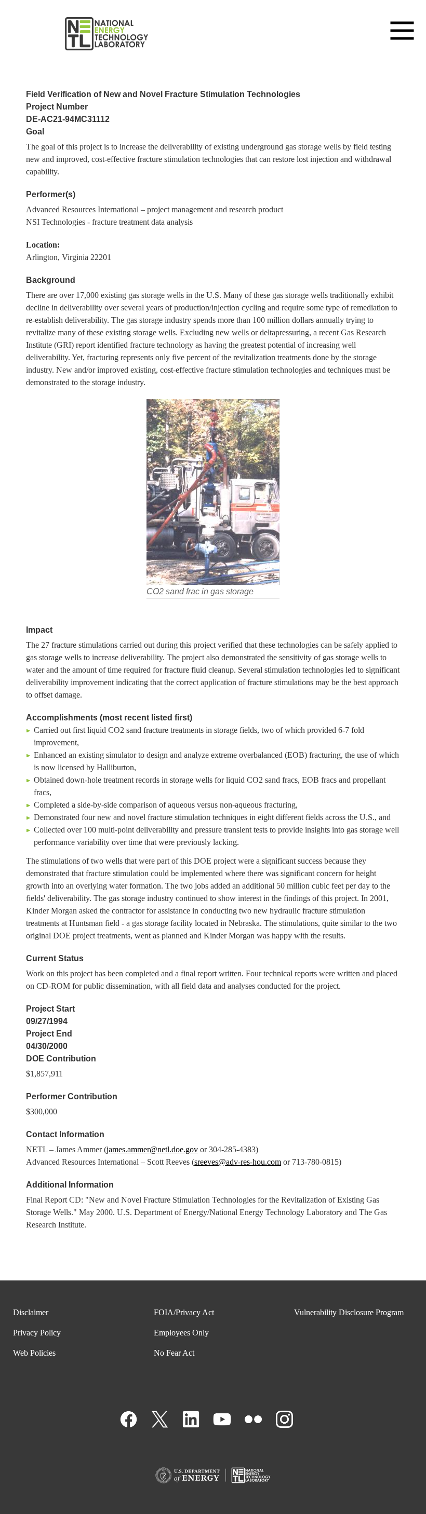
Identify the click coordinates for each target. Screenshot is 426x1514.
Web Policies (34, 1352)
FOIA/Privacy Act (184, 1312)
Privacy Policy (37, 1332)
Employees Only (181, 1332)
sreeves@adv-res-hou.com (237, 1161)
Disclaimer (30, 1312)
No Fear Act (174, 1352)
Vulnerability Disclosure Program (349, 1312)
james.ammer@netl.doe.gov (152, 1149)
